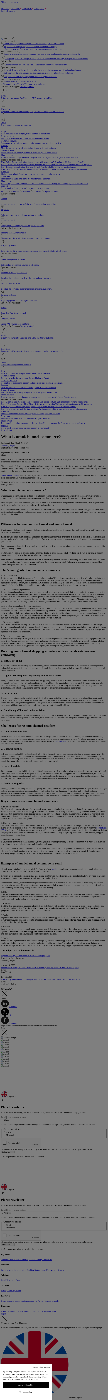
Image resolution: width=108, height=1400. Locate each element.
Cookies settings (26, 1392)
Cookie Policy (33, 1379)
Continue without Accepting (41, 1367)
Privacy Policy (21, 1379)
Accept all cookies (25, 1385)
